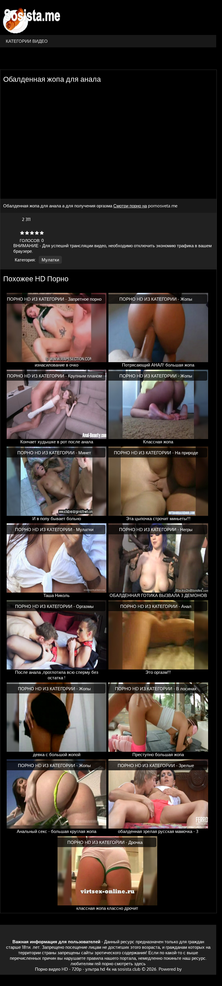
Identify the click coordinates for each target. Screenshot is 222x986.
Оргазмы (85, 606)
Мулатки (50, 260)
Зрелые (186, 765)
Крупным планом (85, 376)
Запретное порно (84, 299)
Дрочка (135, 842)
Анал (186, 606)
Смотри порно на (130, 206)
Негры (186, 529)
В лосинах (186, 688)
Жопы (186, 299)
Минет (84, 452)
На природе (186, 452)
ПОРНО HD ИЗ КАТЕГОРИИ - (37, 299)
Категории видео (27, 41)
